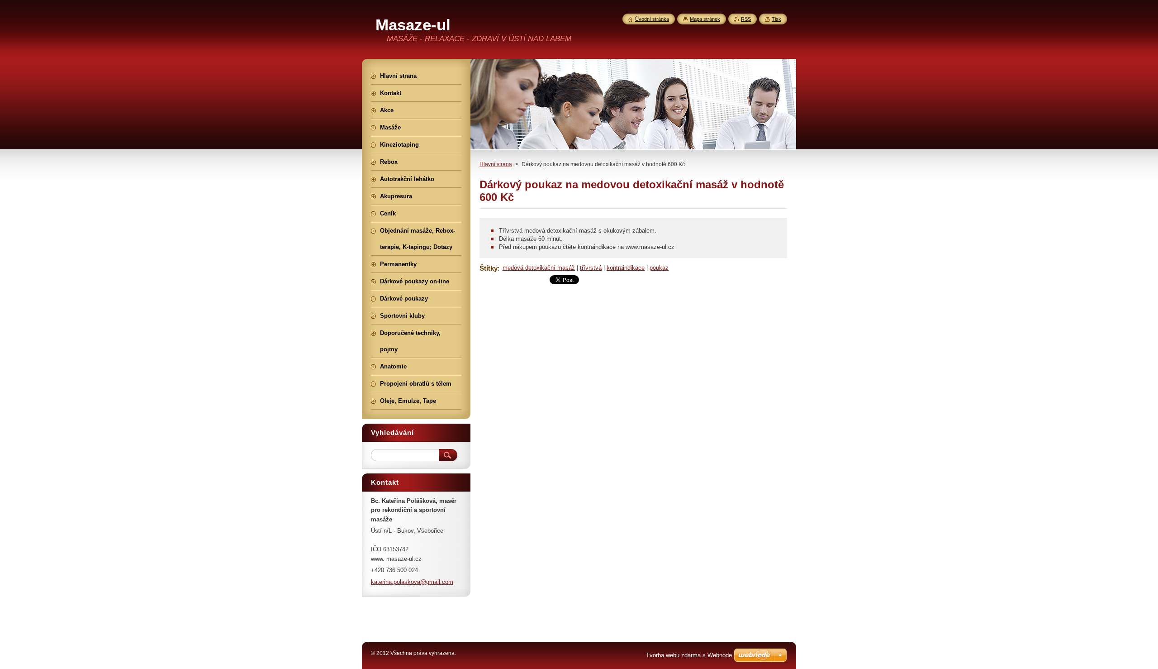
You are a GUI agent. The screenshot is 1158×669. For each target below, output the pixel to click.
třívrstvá (591, 267)
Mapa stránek (705, 19)
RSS (746, 19)
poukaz (659, 267)
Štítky (488, 268)
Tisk (776, 19)
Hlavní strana (495, 164)
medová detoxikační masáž (539, 267)
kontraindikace (626, 267)
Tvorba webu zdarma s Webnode (689, 655)
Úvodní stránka (652, 19)
